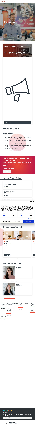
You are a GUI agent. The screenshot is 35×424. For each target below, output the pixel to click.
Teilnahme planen (32, 305)
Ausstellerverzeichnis (16, 302)
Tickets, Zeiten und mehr (20, 303)
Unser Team (7, 150)
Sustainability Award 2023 (9, 315)
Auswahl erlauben (17, 221)
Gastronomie (20, 308)
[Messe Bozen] (7, 423)
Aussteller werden (32, 303)
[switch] (13, 215)
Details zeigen (30, 218)
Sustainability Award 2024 (9, 312)
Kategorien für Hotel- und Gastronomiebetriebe (10, 307)
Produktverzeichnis (15, 303)
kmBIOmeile (3, 308)
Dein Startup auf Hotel (26, 303)
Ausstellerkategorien (10, 304)
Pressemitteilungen (4, 317)
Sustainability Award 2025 (9, 310)
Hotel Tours (3, 302)
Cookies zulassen (28, 221)
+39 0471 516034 (8, 279)
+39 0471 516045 (8, 296)
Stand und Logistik (32, 308)
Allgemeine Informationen (9, 303)
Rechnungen (32, 310)
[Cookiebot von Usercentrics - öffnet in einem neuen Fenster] (30, 202)
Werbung (32, 309)
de (17, 341)
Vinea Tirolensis (3, 306)
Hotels (20, 309)
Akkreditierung (3, 316)
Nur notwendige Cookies (6, 221)
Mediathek (3, 319)
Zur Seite (6, 186)
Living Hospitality (3, 304)
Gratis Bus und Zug (20, 306)
